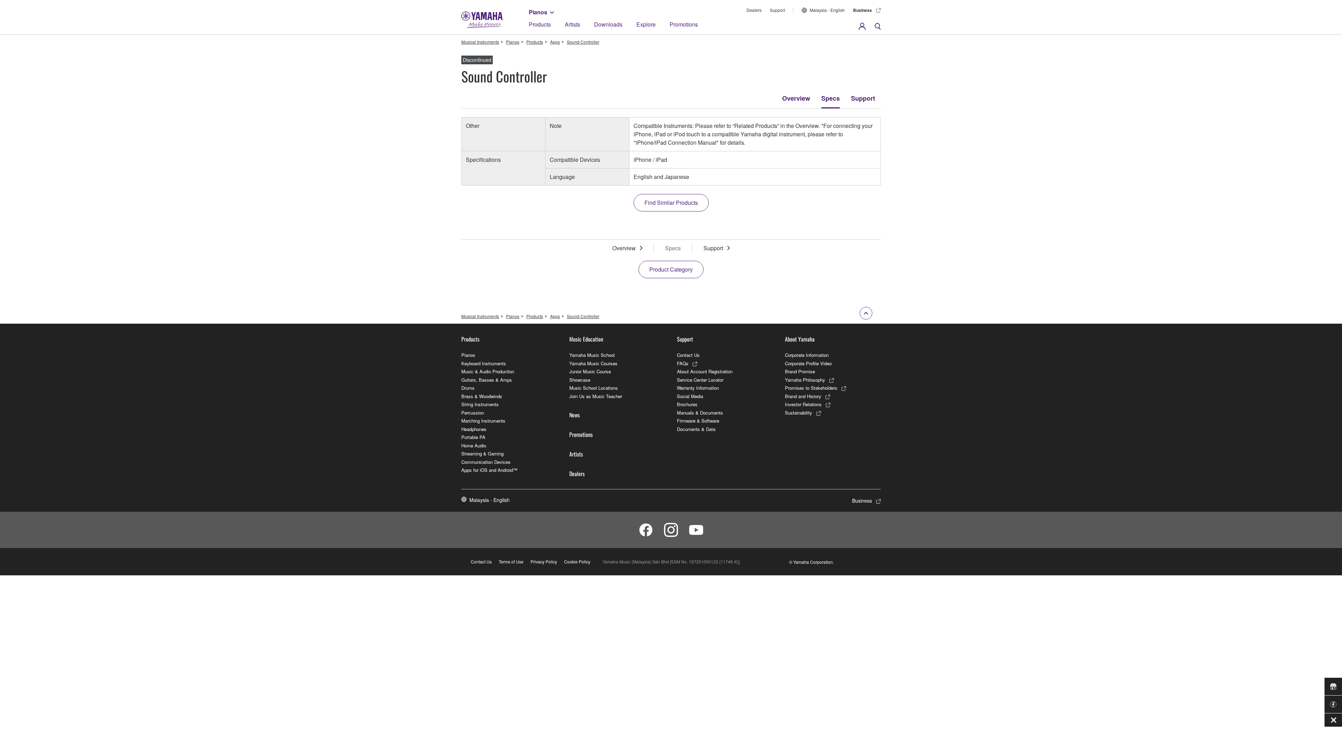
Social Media (690, 396)
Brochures (687, 404)
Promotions (684, 24)
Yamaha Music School (592, 355)
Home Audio (473, 445)
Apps (555, 42)
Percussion (472, 412)
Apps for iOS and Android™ (489, 470)
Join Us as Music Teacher (595, 396)
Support (777, 10)
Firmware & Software (698, 420)
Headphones (473, 429)
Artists (572, 24)
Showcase (579, 379)
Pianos (538, 12)
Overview (796, 98)
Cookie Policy (577, 562)
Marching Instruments (483, 420)
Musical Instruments (480, 42)
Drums (468, 387)
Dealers (754, 10)
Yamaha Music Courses (593, 363)
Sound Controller (583, 42)
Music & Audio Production (487, 371)
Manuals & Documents (700, 412)
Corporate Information (807, 355)
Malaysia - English (827, 10)
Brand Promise (800, 371)
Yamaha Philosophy (805, 379)
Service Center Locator (700, 379)
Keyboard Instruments (483, 363)
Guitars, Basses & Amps (486, 379)
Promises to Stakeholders (811, 387)
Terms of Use (511, 562)
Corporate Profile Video (808, 363)
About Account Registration (705, 371)
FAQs (682, 363)
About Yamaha (800, 339)
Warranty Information (698, 387)
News (574, 415)
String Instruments (480, 404)
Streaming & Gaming (482, 453)
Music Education (586, 339)
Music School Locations (593, 387)
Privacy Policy (544, 562)
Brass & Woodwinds (481, 396)
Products (540, 24)
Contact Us (688, 355)
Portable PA (473, 437)
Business (862, 10)
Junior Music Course (590, 371)
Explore (646, 24)
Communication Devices (486, 462)
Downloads (608, 24)
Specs (830, 98)
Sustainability (798, 412)
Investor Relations (803, 404)
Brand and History (803, 396)
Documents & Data (696, 429)
